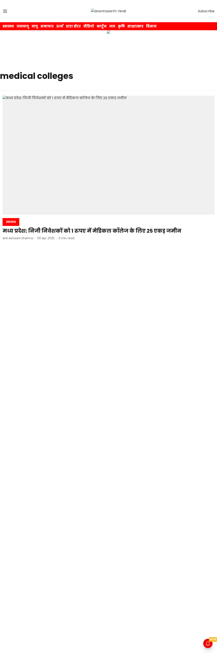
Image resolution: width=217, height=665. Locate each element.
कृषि (121, 26)
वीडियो (88, 26)
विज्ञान (151, 26)
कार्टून (102, 26)
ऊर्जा (59, 26)
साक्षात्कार (135, 26)
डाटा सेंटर (73, 26)
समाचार (47, 26)
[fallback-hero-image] (108, 155)
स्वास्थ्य (8, 26)
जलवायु (23, 26)
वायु (35, 26)
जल (112, 26)
